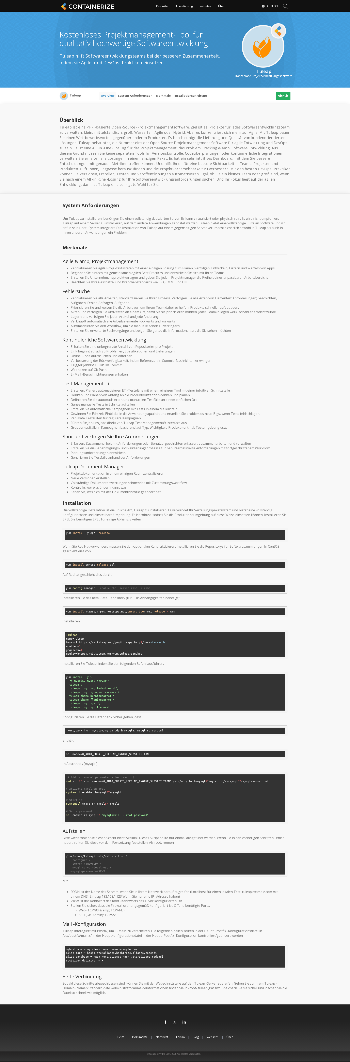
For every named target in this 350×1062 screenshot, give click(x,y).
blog (196, 1037)
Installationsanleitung (190, 95)
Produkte (162, 6)
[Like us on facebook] (165, 1022)
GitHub (283, 95)
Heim (120, 1037)
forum (180, 1037)
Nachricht (162, 1037)
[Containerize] (87, 6)
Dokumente (140, 1037)
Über (221, 6)
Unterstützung (184, 6)
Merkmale (163, 95)
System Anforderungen (135, 95)
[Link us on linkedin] (184, 1022)
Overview (107, 95)
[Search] (285, 6)
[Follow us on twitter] (175, 1022)
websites (205, 6)
